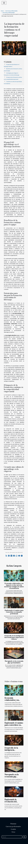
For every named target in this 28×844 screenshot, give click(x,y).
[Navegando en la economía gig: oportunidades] (14, 653)
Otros (13, 832)
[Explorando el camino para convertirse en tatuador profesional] (14, 602)
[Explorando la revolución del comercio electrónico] (14, 791)
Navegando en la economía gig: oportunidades (14, 662)
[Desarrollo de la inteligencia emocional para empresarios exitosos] (14, 628)
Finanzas (13, 824)
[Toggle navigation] (4, 3)
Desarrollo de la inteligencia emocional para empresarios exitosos (14, 637)
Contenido (8, 62)
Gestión (13, 829)
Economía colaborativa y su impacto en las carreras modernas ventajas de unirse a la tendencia (14, 586)
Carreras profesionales (11, 10)
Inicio (2, 10)
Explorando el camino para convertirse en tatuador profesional (14, 612)
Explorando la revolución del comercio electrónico (13, 801)
